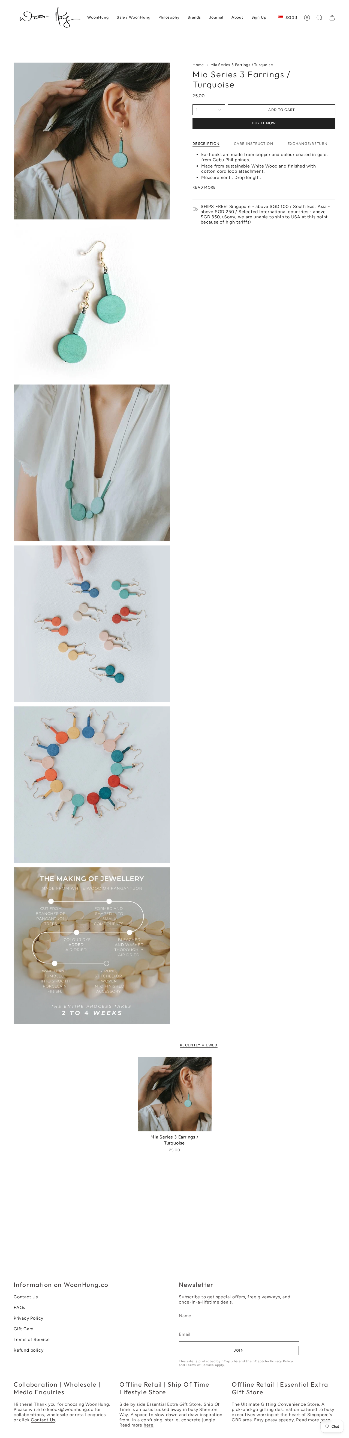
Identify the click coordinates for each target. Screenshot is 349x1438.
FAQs (19, 1307)
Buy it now (264, 123)
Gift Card (24, 1328)
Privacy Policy (28, 1318)
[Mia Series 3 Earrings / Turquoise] (175, 1094)
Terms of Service (32, 1339)
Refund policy (28, 1350)
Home (198, 65)
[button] (319, 17)
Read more (204, 187)
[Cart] (332, 17)
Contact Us (26, 1296)
